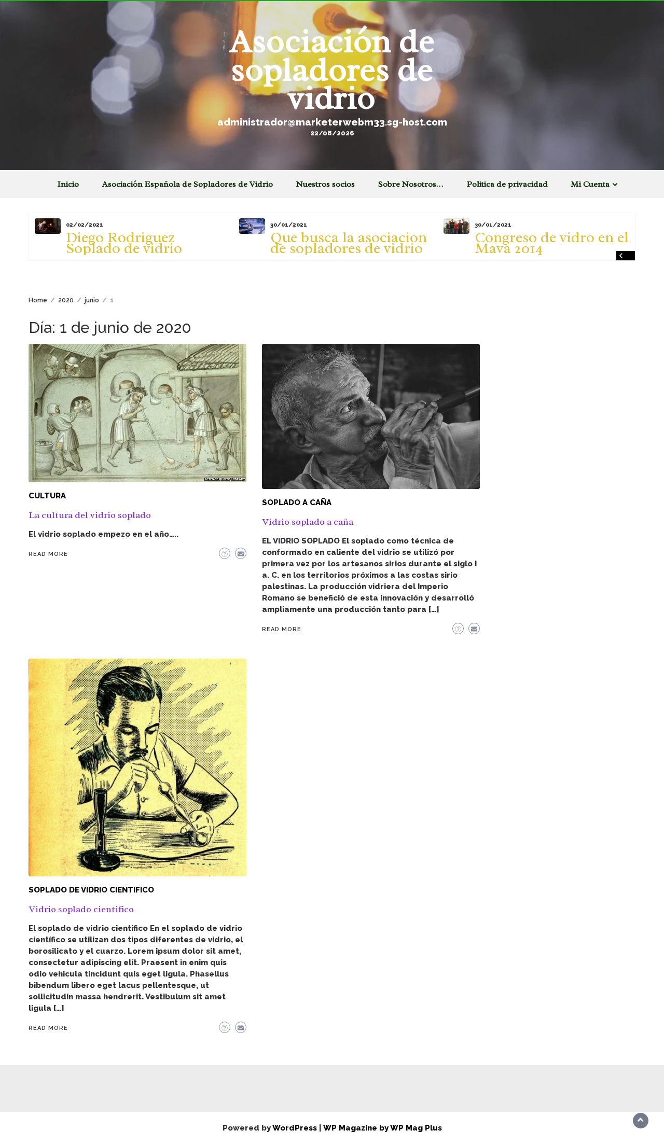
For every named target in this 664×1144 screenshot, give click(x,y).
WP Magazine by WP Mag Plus (382, 1128)
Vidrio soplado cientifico (81, 909)
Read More (48, 554)
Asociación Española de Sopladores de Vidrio (187, 184)
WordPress (294, 1128)
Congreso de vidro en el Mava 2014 (552, 243)
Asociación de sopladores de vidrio (332, 69)
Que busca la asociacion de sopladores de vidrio (348, 243)
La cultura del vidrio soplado (90, 515)
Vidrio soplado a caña (307, 521)
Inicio (68, 184)
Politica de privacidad (507, 184)
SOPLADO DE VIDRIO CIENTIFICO (91, 890)
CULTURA (47, 495)
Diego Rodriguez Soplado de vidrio (124, 243)
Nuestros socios (325, 184)
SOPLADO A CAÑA (296, 502)
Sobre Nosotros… (411, 184)
